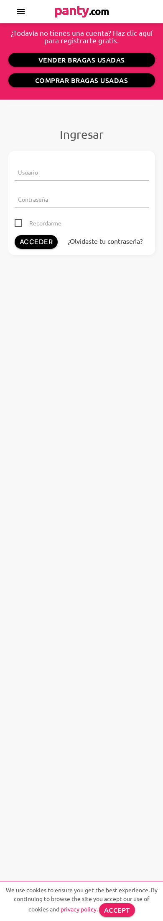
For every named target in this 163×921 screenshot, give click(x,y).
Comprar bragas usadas (81, 80)
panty (81, 10)
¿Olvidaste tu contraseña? (105, 241)
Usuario (28, 172)
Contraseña (33, 199)
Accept (117, 909)
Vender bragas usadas (81, 59)
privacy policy (79, 909)
